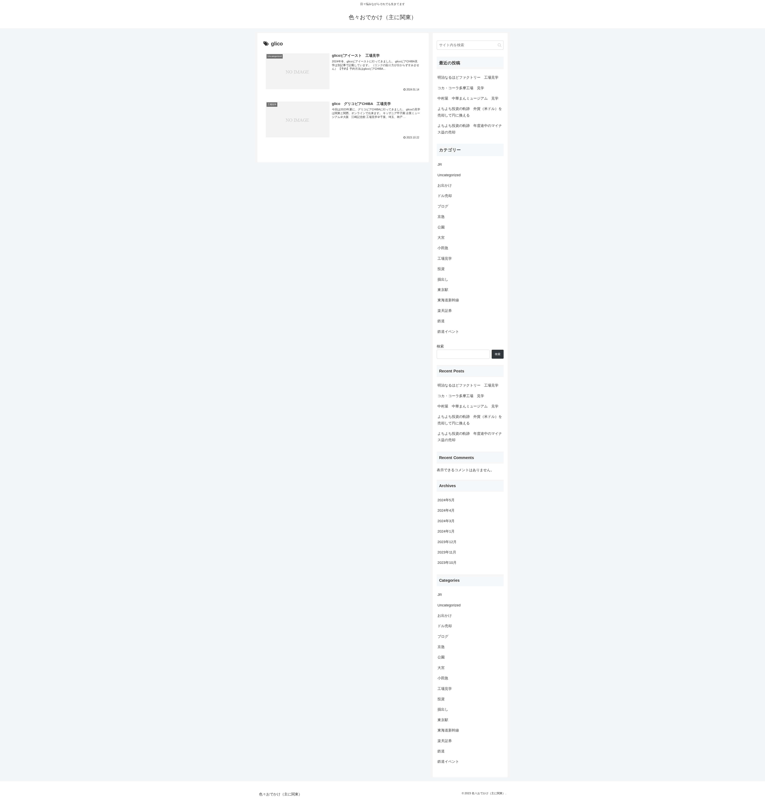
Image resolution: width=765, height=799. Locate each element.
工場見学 (444, 258)
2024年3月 (446, 521)
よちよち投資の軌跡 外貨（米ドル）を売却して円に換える (469, 112)
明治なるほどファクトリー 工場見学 (467, 77)
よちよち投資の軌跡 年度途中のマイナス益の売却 (469, 129)
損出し (442, 279)
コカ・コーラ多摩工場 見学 (460, 88)
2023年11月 (446, 552)
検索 (440, 346)
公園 (441, 227)
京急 (441, 217)
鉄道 (441, 321)
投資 (441, 269)
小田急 (442, 248)
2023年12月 (447, 542)
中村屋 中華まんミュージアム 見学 (467, 98)
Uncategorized (449, 175)
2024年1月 (446, 531)
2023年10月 (447, 563)
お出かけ (444, 185)
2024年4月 (446, 510)
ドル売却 (444, 196)
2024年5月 (446, 500)
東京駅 (442, 290)
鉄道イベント (448, 332)
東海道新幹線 (448, 300)
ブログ (442, 206)
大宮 (441, 238)
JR (439, 164)
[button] (499, 45)
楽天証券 (444, 311)
